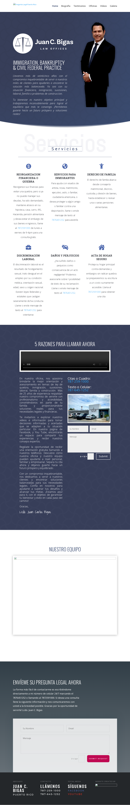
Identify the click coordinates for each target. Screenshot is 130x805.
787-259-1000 (78, 381)
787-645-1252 (78, 390)
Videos (103, 6)
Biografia (65, 6)
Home (55, 6)
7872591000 (24, 227)
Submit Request (98, 759)
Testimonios (80, 6)
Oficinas (93, 6)
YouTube (75, 794)
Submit (103, 456)
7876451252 (58, 219)
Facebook (76, 790)
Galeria (113, 6)
